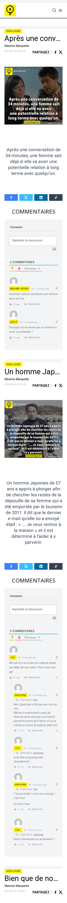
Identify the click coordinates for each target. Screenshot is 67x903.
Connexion (15, 227)
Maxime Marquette (16, 46)
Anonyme (38, 752)
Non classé (13, 31)
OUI (13, 657)
